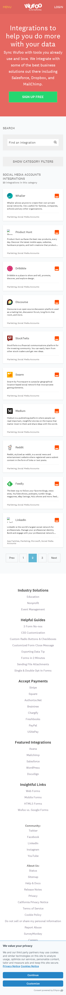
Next (54, 558)
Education (33, 597)
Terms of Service (33, 908)
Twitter (33, 830)
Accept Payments (33, 681)
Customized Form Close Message (33, 645)
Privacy (33, 896)
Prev (12, 558)
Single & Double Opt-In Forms (33, 670)
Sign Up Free (33, 97)
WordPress (33, 768)
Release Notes (33, 889)
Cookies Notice (30, 966)
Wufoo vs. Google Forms (33, 810)
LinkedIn (33, 843)
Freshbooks (33, 719)
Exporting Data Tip (33, 651)
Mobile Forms (33, 797)
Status (33, 870)
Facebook (33, 837)
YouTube (33, 856)
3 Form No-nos (33, 626)
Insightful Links (33, 784)
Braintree (33, 706)
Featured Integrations (33, 742)
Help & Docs (33, 883)
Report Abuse (33, 927)
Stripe (33, 687)
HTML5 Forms (33, 803)
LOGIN (58, 7)
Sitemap (33, 877)
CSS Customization (33, 633)
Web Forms (33, 791)
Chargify (33, 713)
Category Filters (33, 161)
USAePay (33, 732)
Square (33, 694)
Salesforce (33, 761)
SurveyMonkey (33, 934)
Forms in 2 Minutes (33, 658)
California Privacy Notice (33, 902)
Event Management (33, 609)
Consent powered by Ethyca (46, 990)
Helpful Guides (33, 620)
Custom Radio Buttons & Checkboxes (33, 639)
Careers (33, 940)
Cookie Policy (33, 915)
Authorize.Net (33, 700)
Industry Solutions (33, 590)
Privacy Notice (11, 966)
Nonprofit (33, 603)
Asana (33, 749)
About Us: (33, 865)
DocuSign (33, 774)
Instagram (33, 849)
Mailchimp (33, 755)
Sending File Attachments (33, 664)
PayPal (33, 725)
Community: (33, 825)
